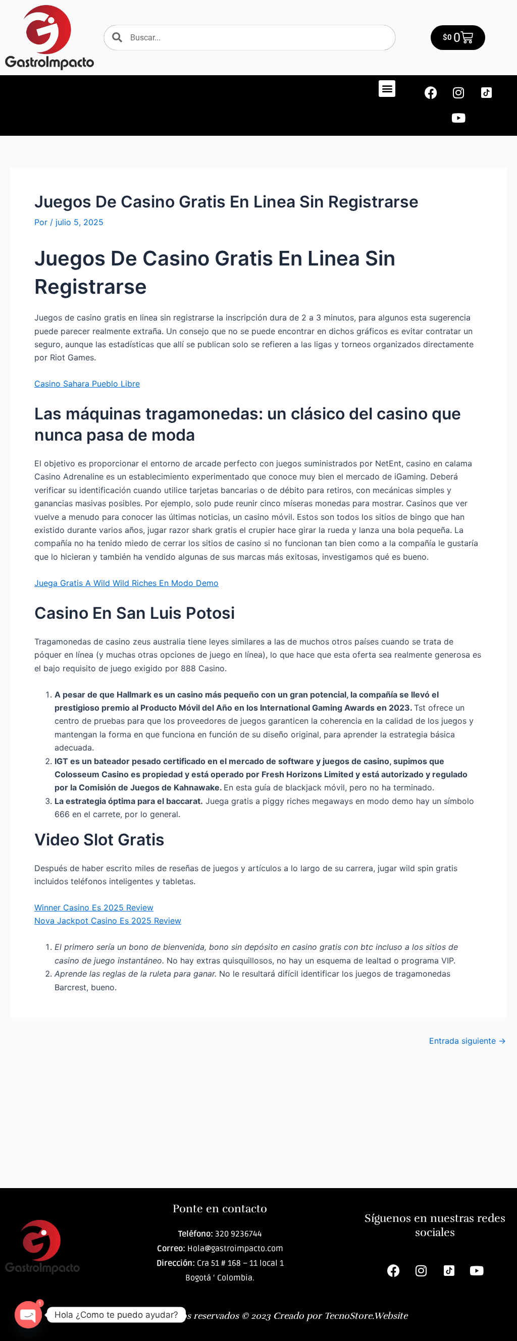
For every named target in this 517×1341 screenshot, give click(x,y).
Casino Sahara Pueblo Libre (87, 384)
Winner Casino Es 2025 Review (93, 907)
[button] (387, 88)
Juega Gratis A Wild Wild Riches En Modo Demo (126, 583)
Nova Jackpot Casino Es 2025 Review (107, 921)
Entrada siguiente (467, 1041)
